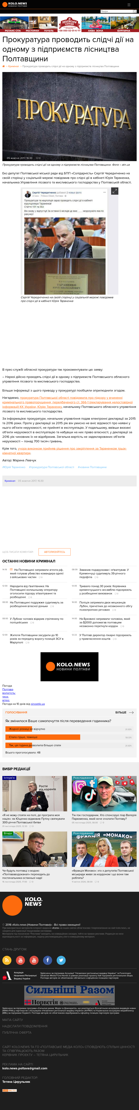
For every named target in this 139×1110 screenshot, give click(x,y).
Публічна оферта (16, 1033)
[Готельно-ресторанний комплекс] (69, 24)
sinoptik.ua (38, 704)
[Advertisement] (69, 334)
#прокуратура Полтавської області (51, 467)
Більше (120, 712)
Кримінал (10, 480)
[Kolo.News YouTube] (69, 666)
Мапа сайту (12, 1020)
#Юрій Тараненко (13, 467)
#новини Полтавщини (92, 467)
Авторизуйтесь (54, 552)
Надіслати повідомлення (24, 1026)
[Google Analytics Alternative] (9, 1091)
